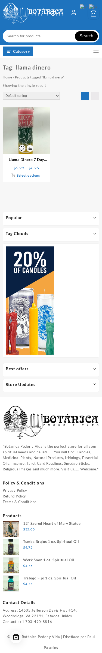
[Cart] (93, 13)
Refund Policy (14, 496)
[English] (84, 7)
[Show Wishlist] (55, 13)
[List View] (95, 96)
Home (7, 77)
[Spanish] (93, 7)
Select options (28, 175)
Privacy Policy (15, 490)
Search (86, 36)
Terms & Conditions (20, 502)
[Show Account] (73, 13)
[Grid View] (85, 96)
